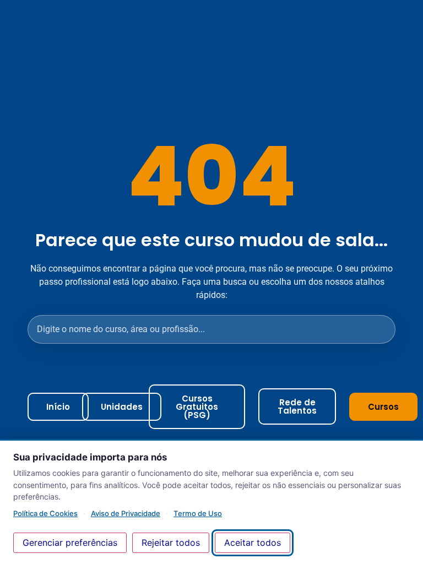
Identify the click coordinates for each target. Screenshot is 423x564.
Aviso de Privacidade (125, 513)
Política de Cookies (45, 513)
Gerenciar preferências (70, 542)
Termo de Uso (197, 513)
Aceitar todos (252, 542)
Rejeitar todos (171, 542)
